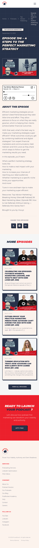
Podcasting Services (9, 468)
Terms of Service (14, 540)
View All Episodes (19, 386)
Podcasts (13, 19)
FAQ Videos (6, 474)
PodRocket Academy (9, 496)
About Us (5, 484)
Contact (5, 502)
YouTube (5, 516)
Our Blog (5, 493)
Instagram (5, 522)
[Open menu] (35, 4)
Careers (4, 505)
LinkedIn (5, 519)
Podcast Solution (8, 487)
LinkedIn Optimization (9, 471)
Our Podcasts (6, 490)
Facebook (5, 525)
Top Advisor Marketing (23, 19)
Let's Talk (19, 428)
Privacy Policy (25, 540)
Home (4, 19)
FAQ (3, 499)
